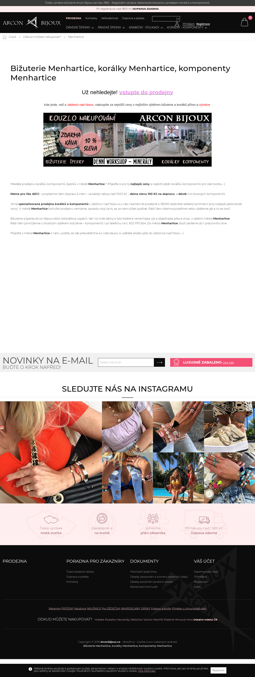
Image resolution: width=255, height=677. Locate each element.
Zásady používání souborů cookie (151, 581)
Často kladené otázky (80, 571)
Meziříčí (158, 619)
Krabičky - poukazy (144, 27)
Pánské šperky (109, 27)
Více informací (147, 670)
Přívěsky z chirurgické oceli (189, 608)
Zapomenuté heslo (206, 571)
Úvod (12, 37)
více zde (228, 362)
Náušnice (80, 608)
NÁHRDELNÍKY (130, 608)
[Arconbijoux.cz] (32, 23)
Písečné (169, 619)
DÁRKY (145, 608)
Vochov (148, 619)
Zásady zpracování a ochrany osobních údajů (159, 576)
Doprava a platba (133, 18)
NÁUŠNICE (94, 608)
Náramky (55, 608)
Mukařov (110, 619)
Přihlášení (200, 576)
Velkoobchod (109, 18)
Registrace (203, 24)
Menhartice (76, 37)
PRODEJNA (73, 18)
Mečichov (137, 619)
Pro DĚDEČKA (111, 608)
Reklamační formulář (144, 586)
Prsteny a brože (161, 608)
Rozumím (218, 670)
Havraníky (123, 619)
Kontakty (91, 18)
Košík (197, 586)
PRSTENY (67, 608)
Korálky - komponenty (185, 27)
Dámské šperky (78, 27)
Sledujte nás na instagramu (127, 388)
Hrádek (99, 619)
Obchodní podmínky (143, 571)
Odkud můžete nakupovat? (42, 37)
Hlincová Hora (184, 619)
